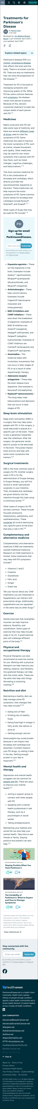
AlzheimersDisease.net (13, 1031)
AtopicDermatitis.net (12, 1038)
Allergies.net (8, 1027)
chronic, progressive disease (17, 63)
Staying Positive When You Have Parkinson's (18, 866)
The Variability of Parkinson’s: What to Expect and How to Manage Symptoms (19, 899)
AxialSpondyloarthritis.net (15, 1045)
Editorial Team (16, 30)
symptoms (12, 97)
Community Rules (9, 1075)
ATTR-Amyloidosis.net (13, 1041)
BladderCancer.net (11, 1049)
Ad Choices (22, 1075)
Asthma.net (8, 1034)
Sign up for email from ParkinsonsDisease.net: (19, 235)
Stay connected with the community (15, 947)
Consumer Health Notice (12, 1069)
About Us (6, 1063)
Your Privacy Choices (11, 1072)
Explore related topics (15, 53)
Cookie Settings (27, 1072)
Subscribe (33, 2)
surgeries (7, 522)
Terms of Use (13, 255)
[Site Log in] (24, 2)
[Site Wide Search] (13, 2)
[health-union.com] (13, 987)
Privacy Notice (25, 253)
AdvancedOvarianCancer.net (16, 1023)
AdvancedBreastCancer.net (16, 1020)
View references (12, 932)
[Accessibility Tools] (19, 2)
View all (8, 1057)
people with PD (10, 782)
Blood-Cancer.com (11, 1052)
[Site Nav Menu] (8, 2)
